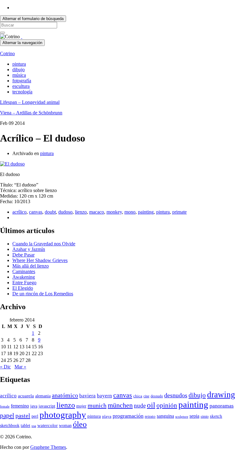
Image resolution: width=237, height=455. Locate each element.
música (19, 75)
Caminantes (23, 271)
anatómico (65, 395)
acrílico (19, 212)
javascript (47, 406)
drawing (221, 394)
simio (205, 416)
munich (97, 405)
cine (146, 396)
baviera (87, 396)
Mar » (20, 366)
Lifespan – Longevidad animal (30, 102)
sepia (194, 416)
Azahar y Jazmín (28, 249)
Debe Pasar (23, 254)
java (33, 406)
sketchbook (9, 425)
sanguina (165, 416)
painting (146, 212)
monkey (114, 212)
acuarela (26, 395)
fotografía (21, 80)
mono (129, 212)
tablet (25, 425)
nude (140, 405)
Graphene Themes (48, 447)
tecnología (22, 91)
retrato (150, 416)
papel (7, 415)
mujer (81, 406)
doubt (50, 212)
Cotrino (7, 53)
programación (128, 416)
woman (65, 425)
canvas (35, 212)
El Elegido (22, 288)
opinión (166, 405)
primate (179, 212)
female (5, 406)
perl (34, 416)
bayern (104, 396)
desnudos (175, 395)
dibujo (18, 69)
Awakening (23, 277)
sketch (216, 416)
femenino (20, 406)
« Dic (5, 366)
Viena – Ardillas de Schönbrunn (31, 112)
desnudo (157, 396)
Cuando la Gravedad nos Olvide (43, 243)
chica (137, 396)
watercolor (47, 425)
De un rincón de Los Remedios (42, 293)
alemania (43, 396)
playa (106, 416)
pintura (19, 64)
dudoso (65, 212)
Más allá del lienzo (30, 265)
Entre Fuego (24, 282)
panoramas (222, 406)
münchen (120, 405)
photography (63, 415)
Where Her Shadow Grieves (40, 260)
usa (33, 426)
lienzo (81, 212)
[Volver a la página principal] (21, 36)
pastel (22, 415)
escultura (21, 86)
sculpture (181, 416)
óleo (80, 424)
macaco (96, 212)
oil (151, 404)
